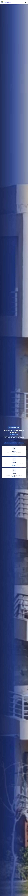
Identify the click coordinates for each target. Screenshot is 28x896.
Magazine (14, 442)
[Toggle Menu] (25, 2)
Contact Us (7, 442)
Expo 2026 (21, 442)
